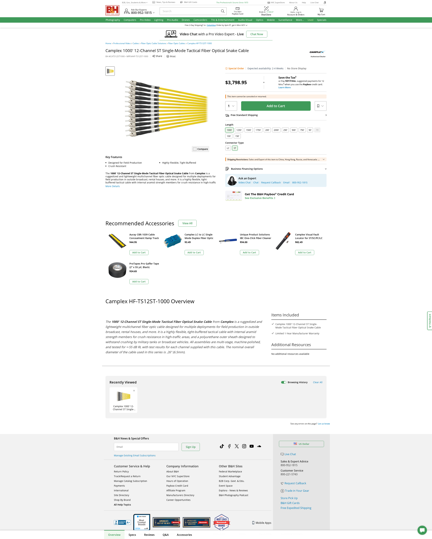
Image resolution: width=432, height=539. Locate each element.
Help (304, 2)
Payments (119, 485)
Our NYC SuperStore (178, 476)
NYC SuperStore (278, 2)
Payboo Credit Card (177, 485)
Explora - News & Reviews (233, 490)
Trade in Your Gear (297, 491)
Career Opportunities (178, 499)
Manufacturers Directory (180, 495)
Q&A (166, 535)
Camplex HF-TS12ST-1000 (199, 43)
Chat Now (256, 34)
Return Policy (121, 471)
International (121, 490)
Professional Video (122, 43)
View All (187, 223)
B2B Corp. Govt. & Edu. (232, 481)
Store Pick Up (289, 498)
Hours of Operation (177, 481)
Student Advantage (229, 476)
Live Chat (314, 2)
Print (173, 56)
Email (120, 447)
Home (108, 43)
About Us (293, 2)
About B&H (172, 471)
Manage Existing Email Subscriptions (135, 455)
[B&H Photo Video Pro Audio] (113, 10)
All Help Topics (122, 504)
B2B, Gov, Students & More (134, 2)
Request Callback (295, 483)
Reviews (149, 535)
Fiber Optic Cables (176, 43)
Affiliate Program (175, 490)
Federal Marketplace (230, 471)
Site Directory (121, 495)
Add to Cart (276, 106)
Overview (114, 535)
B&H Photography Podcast (233, 495)
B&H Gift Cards (290, 503)
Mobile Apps (263, 523)
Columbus (211, 25)
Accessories (184, 535)
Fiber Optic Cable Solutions (153, 43)
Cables (136, 43)
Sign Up (191, 447)
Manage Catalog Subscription (130, 481)
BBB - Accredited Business (122, 522)
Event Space (226, 485)
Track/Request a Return (127, 476)
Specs (132, 535)
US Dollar (304, 444)
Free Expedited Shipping (296, 508)
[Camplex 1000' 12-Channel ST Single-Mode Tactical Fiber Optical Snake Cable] (167, 108)
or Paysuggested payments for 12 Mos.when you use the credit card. (301, 82)
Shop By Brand (122, 499)
